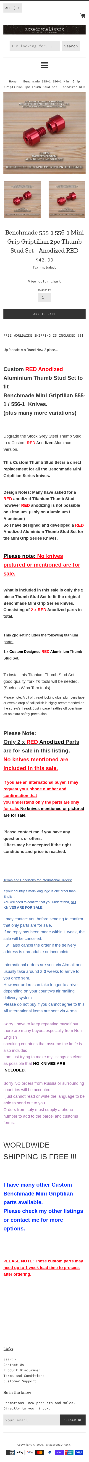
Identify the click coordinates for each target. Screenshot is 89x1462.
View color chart (44, 281)
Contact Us (13, 1364)
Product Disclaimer (21, 1370)
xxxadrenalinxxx (58, 1444)
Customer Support (19, 1381)
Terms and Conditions (23, 1375)
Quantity (44, 289)
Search (9, 1359)
